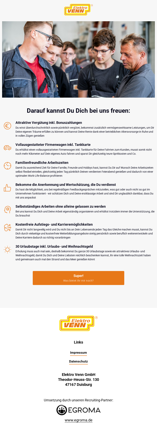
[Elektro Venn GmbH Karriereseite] (78, 410)
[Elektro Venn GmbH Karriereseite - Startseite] (78, 10)
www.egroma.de (78, 420)
